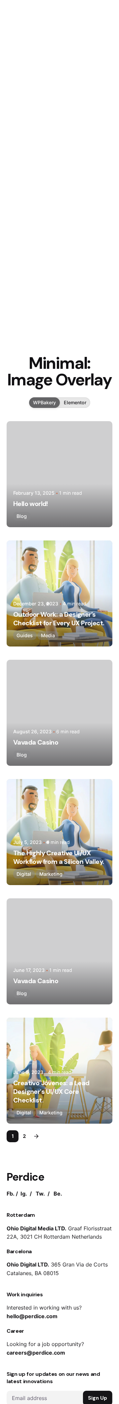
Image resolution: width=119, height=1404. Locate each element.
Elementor (75, 402)
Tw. (40, 1193)
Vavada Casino (35, 742)
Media (48, 635)
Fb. (11, 1193)
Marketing (50, 874)
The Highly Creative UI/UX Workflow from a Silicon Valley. (58, 857)
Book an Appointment (79, 84)
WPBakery (44, 402)
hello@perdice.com (32, 1316)
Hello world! (30, 503)
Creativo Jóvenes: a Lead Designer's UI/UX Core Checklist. (51, 1091)
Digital (24, 874)
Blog (22, 516)
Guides (25, 635)
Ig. (23, 1193)
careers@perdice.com (36, 1352)
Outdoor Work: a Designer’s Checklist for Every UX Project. (58, 618)
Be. (58, 1193)
